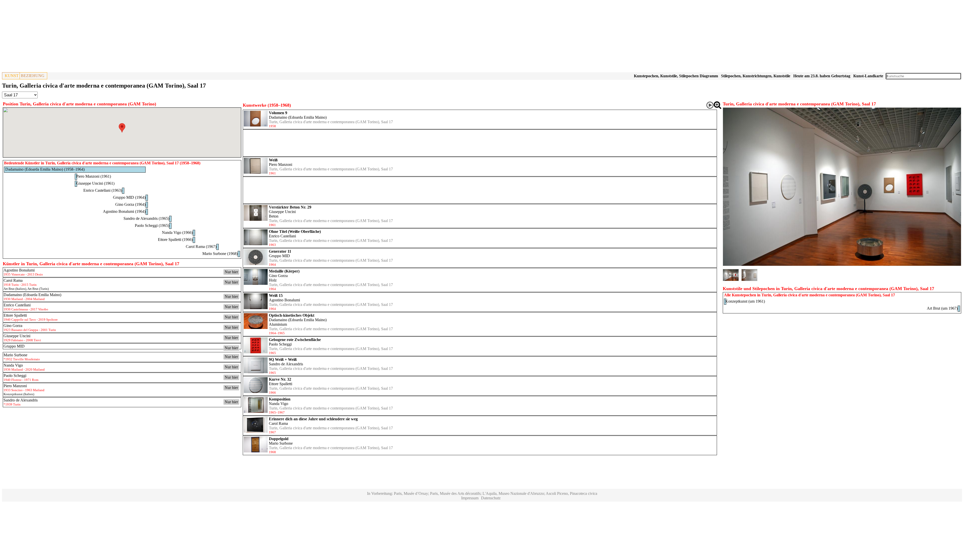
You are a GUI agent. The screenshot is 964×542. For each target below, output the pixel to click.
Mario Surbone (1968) (220, 253)
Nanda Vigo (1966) (177, 232)
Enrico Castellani (282, 236)
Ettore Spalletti (280, 384)
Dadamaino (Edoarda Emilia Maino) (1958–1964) (45, 169)
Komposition (279, 399)
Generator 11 (280, 251)
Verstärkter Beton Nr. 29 (290, 207)
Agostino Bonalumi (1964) (124, 211)
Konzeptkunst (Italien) (19, 394)
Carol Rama (278, 423)
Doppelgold (278, 439)
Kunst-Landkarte (868, 76)
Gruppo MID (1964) (129, 197)
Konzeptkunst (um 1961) (745, 301)
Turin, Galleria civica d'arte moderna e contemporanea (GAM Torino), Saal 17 (331, 122)
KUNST (12, 76)
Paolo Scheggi (280, 344)
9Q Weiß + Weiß (283, 359)
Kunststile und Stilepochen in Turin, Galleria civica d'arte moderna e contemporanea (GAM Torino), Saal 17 (828, 288)
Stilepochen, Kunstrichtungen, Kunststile (755, 76)
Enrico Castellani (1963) (102, 190)
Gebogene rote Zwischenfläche (295, 339)
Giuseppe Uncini (282, 212)
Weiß (273, 160)
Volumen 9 (278, 113)
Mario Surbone (281, 443)
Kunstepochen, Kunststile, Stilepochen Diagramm (676, 76)
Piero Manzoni (280, 164)
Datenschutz (491, 498)
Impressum (469, 498)
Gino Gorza (278, 276)
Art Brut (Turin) (38, 289)
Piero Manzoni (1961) (93, 176)
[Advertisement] (152, 37)
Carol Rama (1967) (201, 246)
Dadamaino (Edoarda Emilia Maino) (298, 117)
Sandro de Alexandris (286, 364)
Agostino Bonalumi (284, 300)
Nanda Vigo (278, 403)
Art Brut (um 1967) (942, 308)
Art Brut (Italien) (15, 289)
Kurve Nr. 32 (280, 379)
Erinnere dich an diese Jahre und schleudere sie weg (313, 419)
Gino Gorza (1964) (130, 204)
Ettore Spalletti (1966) (175, 239)
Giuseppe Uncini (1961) (95, 183)
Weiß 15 (276, 295)
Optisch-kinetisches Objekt (291, 315)
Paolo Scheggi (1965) (152, 225)
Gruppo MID (279, 256)
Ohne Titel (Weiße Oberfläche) (295, 231)
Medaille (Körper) (284, 271)
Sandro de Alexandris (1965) (146, 218)
